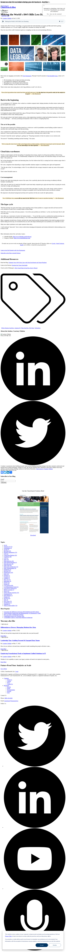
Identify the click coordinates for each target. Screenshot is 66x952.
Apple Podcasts (60, 243)
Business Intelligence (10, 552)
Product (7, 597)
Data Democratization (10, 562)
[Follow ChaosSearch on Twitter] (34, 766)
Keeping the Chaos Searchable (19, 265)
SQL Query (8, 601)
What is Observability (10, 605)
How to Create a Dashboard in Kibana (13, 614)
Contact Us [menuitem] (10, 684)
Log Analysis (8, 585)
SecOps (7, 598)
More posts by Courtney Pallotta (44, 469)
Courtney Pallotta (6, 630)
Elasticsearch (8, 572)
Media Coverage (9, 589)
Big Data (31, 328)
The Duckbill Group (52, 76)
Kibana (6, 584)
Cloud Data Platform (10, 555)
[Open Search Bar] (3, 10)
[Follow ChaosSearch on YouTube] (34, 888)
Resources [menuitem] (6, 685)
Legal (16, 671)
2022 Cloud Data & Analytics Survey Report (26, 268)
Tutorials (7, 604)
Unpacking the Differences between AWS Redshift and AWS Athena (21, 611)
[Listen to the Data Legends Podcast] (34, 950)
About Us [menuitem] (9, 679)
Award (6, 549)
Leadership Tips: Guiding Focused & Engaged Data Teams (20, 640)
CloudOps (8, 556)
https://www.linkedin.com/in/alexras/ (22, 236)
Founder (7, 577)
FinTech (7, 575)
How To (7, 579)
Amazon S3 (17, 328)
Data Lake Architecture (11, 566)
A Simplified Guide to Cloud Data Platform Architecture (18, 617)
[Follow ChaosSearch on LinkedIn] (34, 827)
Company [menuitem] (6, 678)
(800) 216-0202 (8, 698)
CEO (6, 554)
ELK (6, 574)
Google (53, 243)
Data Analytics (25, 328)
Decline (55, 945)
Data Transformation (10, 568)
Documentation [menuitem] (11, 690)
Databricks (7, 569)
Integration (7, 581)
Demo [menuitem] (8, 688)
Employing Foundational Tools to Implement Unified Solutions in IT (23, 653)
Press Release (8, 595)
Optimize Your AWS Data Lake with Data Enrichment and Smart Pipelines (28, 262)
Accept (42, 945)
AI (5, 545)
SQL (6, 600)
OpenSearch (8, 594)
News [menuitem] (8, 682)
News (6, 591)
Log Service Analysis (10, 588)
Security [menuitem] (9, 691)
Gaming (7, 578)
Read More (3, 636)
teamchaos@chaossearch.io (11, 701)
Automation (8, 548)
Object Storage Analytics (7, 328)
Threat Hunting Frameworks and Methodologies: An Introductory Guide (22, 613)
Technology (38, 328)
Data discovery (8, 564)
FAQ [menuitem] (8, 692)
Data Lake (8, 565)
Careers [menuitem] (9, 681)
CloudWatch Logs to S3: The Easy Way (14, 616)
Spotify (21, 245)
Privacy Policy (8, 936)
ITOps (7, 582)
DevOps (7, 571)
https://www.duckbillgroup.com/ (22, 238)
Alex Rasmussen (27, 76)
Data (6, 559)
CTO (6, 558)
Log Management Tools (11, 587)
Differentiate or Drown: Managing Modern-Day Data (18, 627)
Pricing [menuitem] (9, 687)
